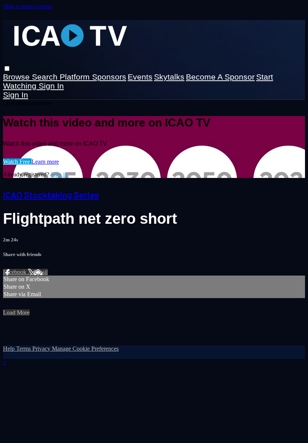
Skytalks (169, 76)
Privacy (42, 348)
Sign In (15, 94)
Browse (17, 76)
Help (9, 348)
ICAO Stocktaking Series (51, 194)
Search (46, 76)
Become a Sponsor (220, 76)
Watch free (17, 161)
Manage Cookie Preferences (85, 348)
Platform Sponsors (93, 76)
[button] (7, 68)
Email (41, 272)
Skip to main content (27, 6)
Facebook (15, 272)
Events (140, 76)
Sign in (51, 85)
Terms (24, 348)
